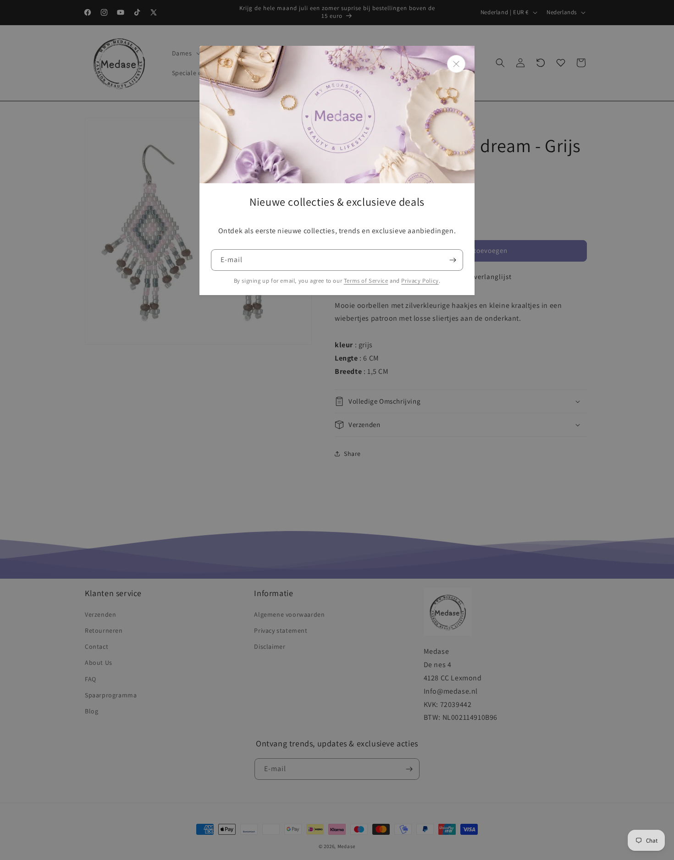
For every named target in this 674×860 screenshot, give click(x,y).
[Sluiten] (456, 64)
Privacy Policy (419, 281)
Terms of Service (366, 281)
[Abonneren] (452, 260)
